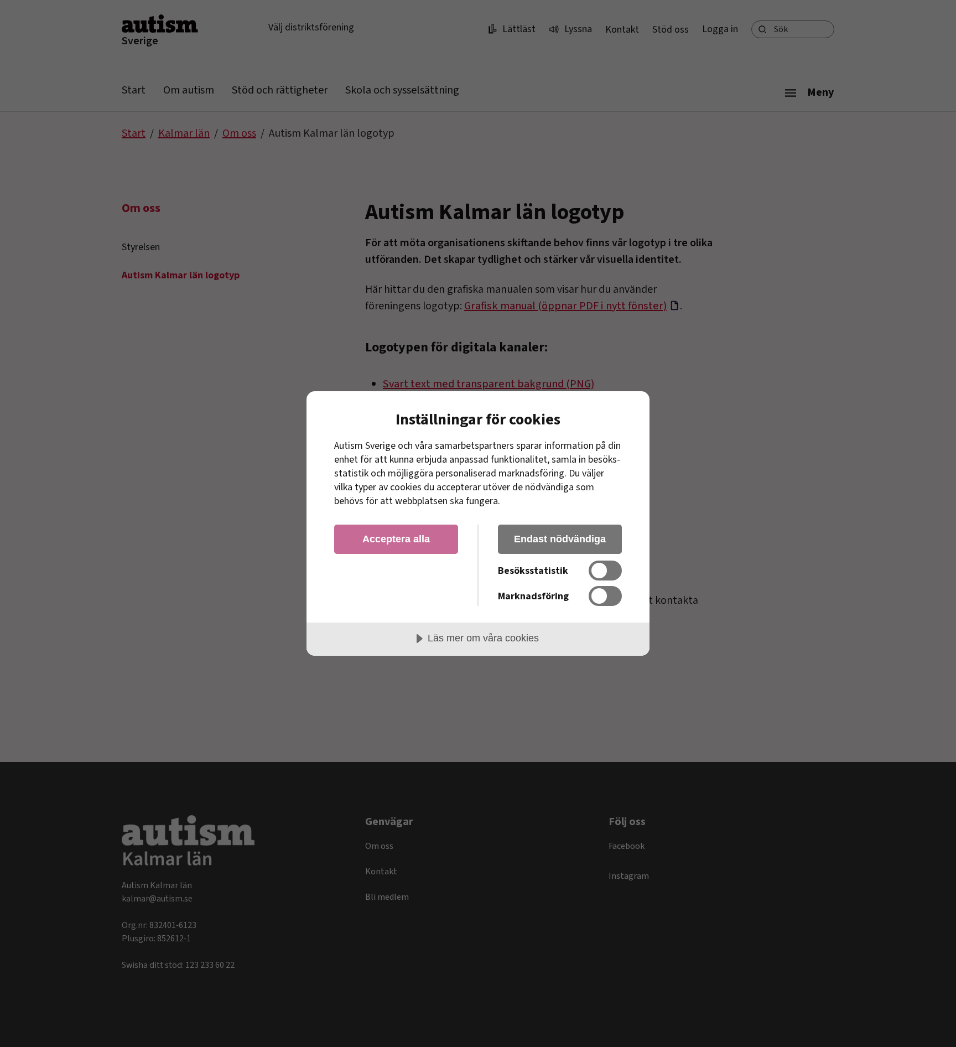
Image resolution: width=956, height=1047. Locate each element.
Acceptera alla (396, 539)
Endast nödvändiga (560, 539)
